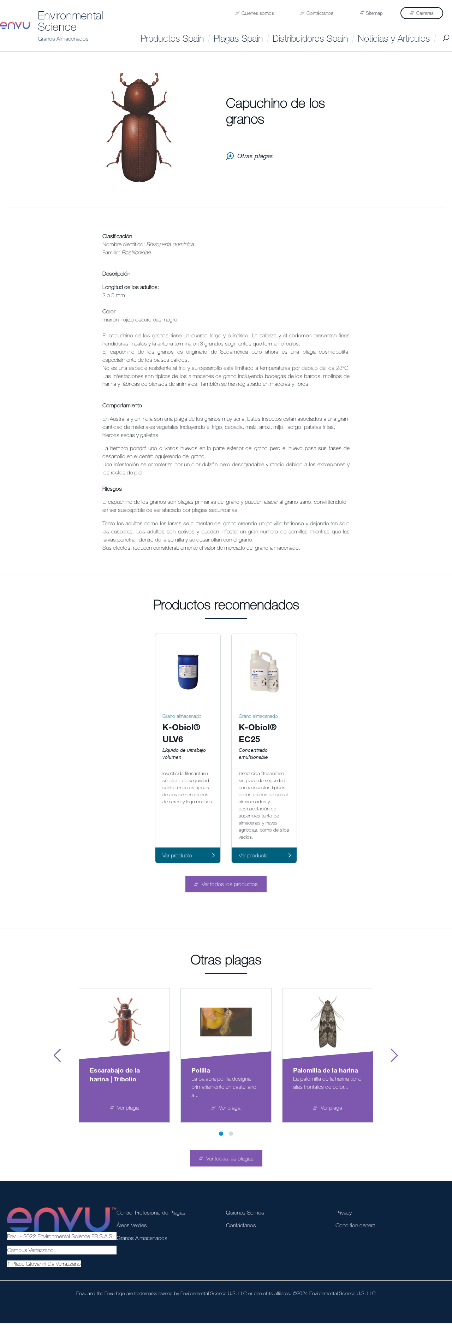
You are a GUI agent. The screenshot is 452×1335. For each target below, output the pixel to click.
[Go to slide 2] (231, 1134)
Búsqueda (446, 38)
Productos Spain (172, 38)
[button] (226, 884)
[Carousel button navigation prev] (57, 1055)
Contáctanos (241, 1225)
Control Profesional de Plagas (151, 1212)
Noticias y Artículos (394, 38)
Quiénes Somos (245, 1212)
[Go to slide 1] (221, 1134)
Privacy (343, 1212)
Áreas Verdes (132, 1225)
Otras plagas (255, 156)
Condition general (355, 1225)
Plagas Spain (238, 38)
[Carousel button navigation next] (394, 1055)
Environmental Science (70, 20)
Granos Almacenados (63, 38)
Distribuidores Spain (310, 38)
